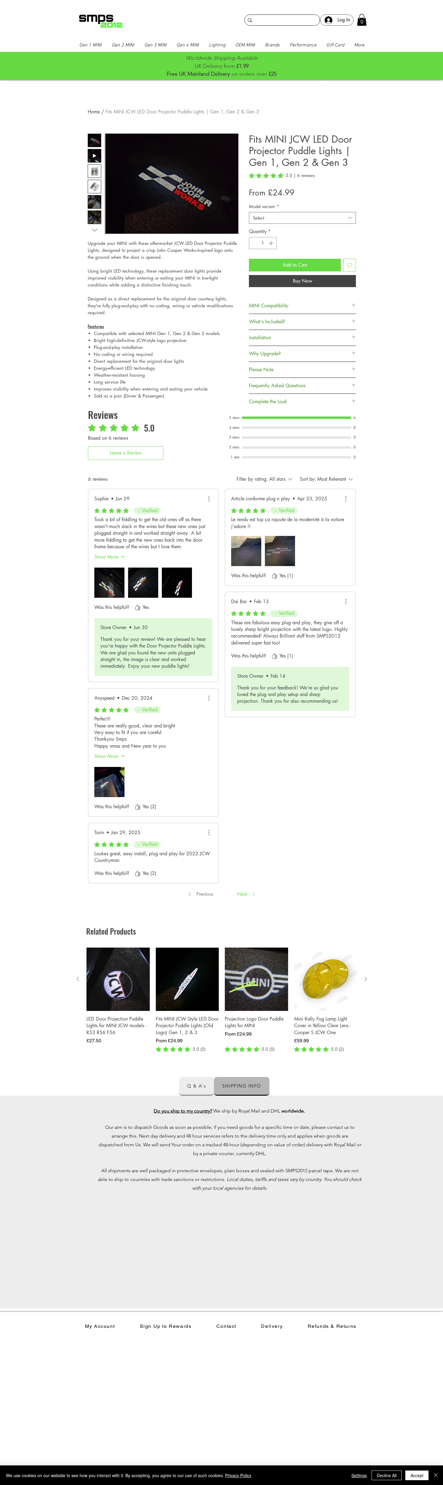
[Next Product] (365, 979)
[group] (221, 1000)
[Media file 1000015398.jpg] (246, 551)
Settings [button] (359, 1475)
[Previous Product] (77, 979)
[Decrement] (254, 243)
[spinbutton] (262, 243)
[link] (282, 175)
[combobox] (302, 218)
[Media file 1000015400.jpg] (280, 551)
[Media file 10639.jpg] (143, 583)
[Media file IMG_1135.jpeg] (109, 782)
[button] (362, 20)
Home (94, 112)
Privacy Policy (238, 1475)
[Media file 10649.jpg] (177, 583)
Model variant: (264, 206)
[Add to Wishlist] (349, 265)
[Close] (435, 1475)
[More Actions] (208, 498)
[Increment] (271, 243)
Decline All (387, 1475)
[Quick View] (118, 979)
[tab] (196, 1086)
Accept (416, 1475)
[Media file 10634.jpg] (109, 583)
